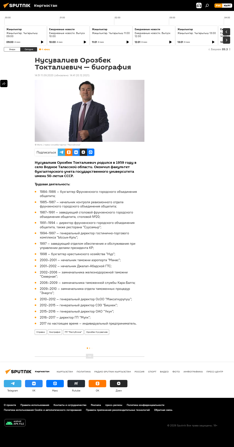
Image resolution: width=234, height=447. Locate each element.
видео (164, 371)
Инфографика (193, 371)
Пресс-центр (214, 371)
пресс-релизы (113, 405)
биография (54, 332)
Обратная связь (163, 410)
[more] (3, 83)
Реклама (96, 405)
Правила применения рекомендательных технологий (118, 410)
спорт (152, 371)
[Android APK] (15, 423)
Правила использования (34, 405)
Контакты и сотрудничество (70, 405)
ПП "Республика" (73, 332)
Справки (40, 332)
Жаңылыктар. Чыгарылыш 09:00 (22, 34)
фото (176, 371)
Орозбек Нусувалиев (96, 332)
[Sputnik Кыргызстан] (18, 8)
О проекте (10, 405)
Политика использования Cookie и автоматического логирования (43, 410)
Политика (84, 371)
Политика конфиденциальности (145, 405)
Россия (139, 371)
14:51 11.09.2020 (44, 75)
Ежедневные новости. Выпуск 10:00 (67, 34)
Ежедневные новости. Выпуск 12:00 (152, 34)
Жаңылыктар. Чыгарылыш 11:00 (111, 33)
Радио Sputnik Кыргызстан (112, 371)
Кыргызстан (65, 371)
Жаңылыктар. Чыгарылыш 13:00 (197, 33)
